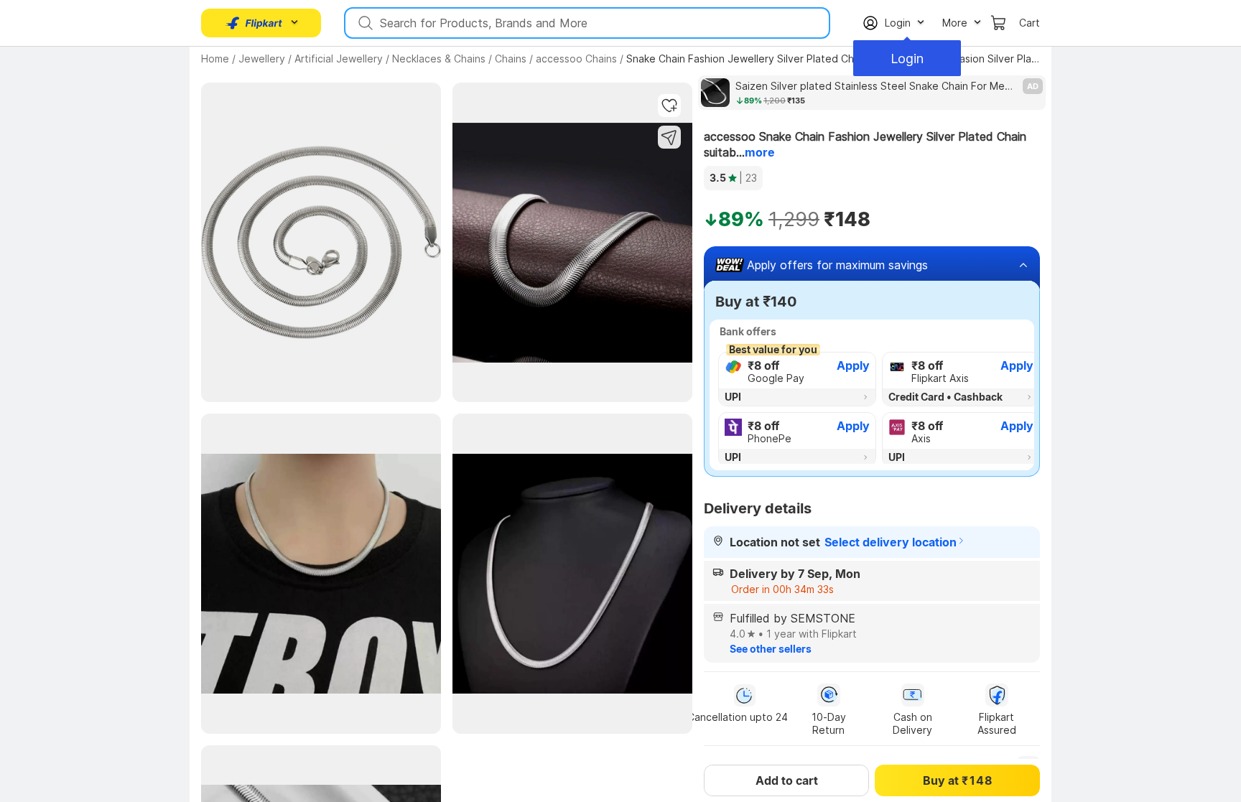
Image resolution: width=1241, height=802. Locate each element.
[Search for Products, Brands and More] (364, 23)
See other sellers (771, 649)
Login (907, 58)
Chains (510, 58)
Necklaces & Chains (438, 58)
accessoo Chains (576, 58)
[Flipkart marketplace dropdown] (254, 23)
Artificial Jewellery (338, 58)
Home (215, 58)
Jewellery (261, 58)
